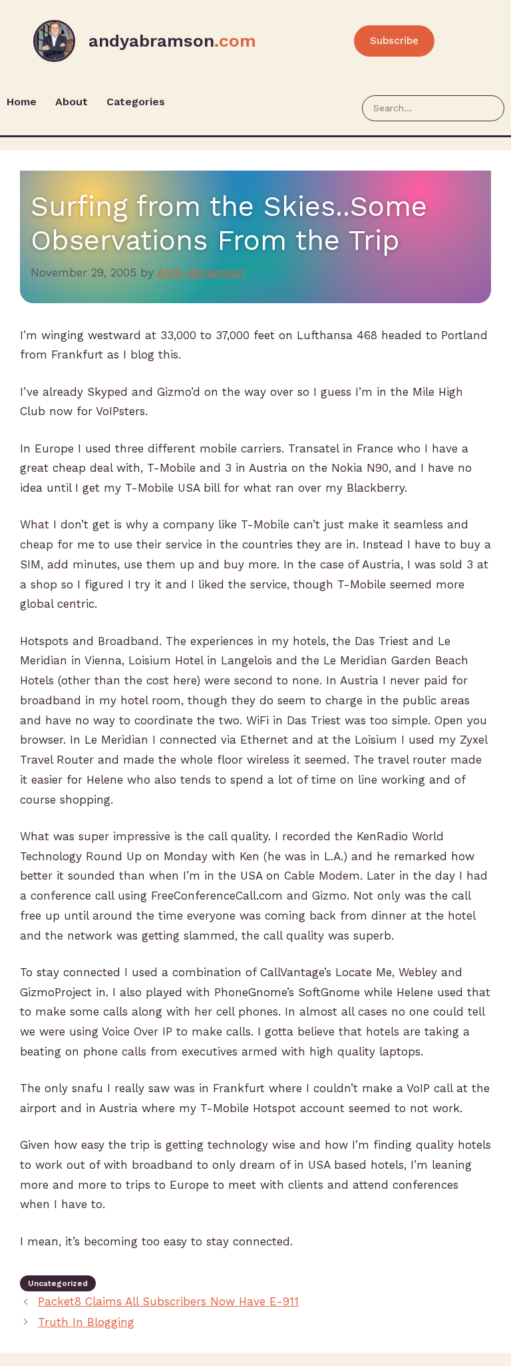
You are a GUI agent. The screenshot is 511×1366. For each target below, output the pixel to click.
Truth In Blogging (86, 1322)
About (71, 101)
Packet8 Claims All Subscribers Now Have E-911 (168, 1301)
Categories (135, 101)
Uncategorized (58, 1283)
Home (22, 101)
